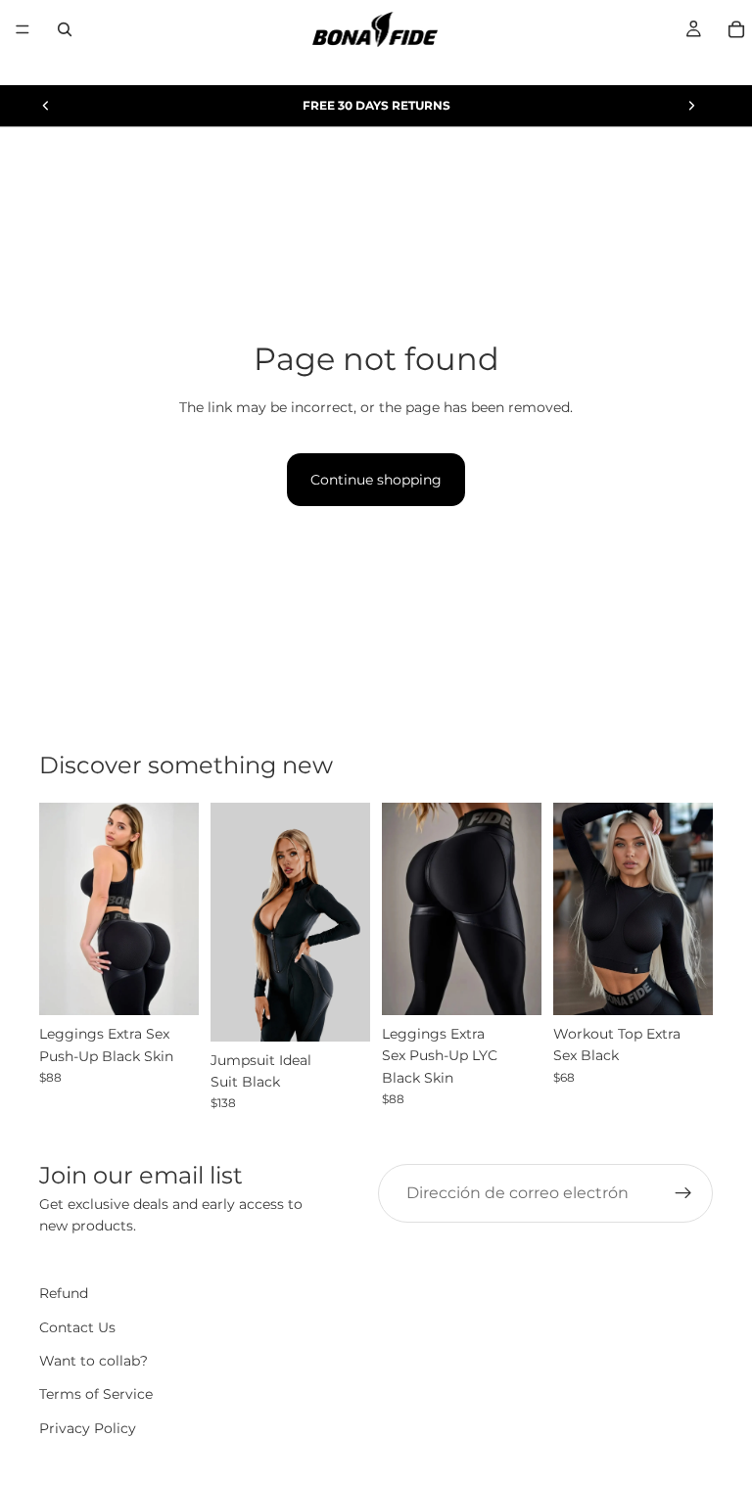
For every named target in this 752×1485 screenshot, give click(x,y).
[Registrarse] (683, 1193)
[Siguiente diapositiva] (691, 105)
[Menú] (22, 29)
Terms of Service (96, 1395)
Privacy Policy (87, 1428)
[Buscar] (64, 29)
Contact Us (77, 1327)
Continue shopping (376, 479)
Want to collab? (93, 1360)
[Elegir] (168, 985)
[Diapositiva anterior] (46, 105)
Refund (63, 1293)
